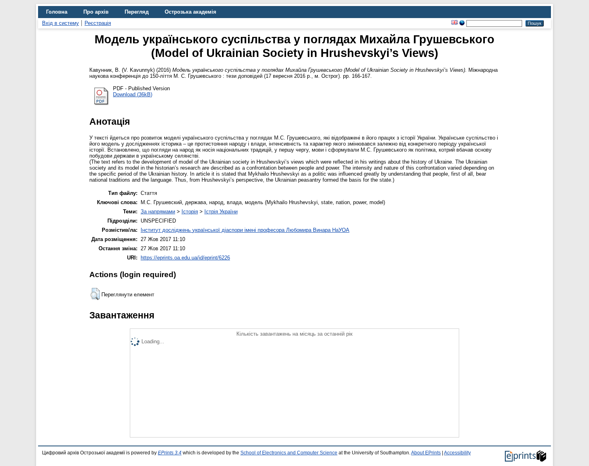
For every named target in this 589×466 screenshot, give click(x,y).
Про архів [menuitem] (96, 12)
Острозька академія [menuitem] (190, 12)
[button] (95, 294)
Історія (190, 212)
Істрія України (221, 212)
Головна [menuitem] (56, 12)
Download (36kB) (132, 94)
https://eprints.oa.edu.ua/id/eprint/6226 (185, 258)
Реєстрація (98, 23)
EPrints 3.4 (170, 452)
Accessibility (457, 452)
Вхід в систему (60, 23)
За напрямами (158, 212)
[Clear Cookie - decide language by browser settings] (462, 23)
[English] (454, 23)
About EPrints (426, 452)
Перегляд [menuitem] (137, 12)
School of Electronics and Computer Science (288, 452)
